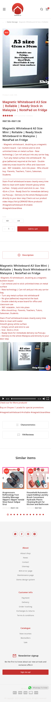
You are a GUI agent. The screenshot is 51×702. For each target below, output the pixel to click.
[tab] (25, 255)
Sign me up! (25, 672)
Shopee (10, 407)
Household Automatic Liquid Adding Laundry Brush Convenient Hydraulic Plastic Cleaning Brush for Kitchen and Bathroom (37, 498)
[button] (25, 387)
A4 (18, 220)
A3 (7, 220)
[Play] (3, 398)
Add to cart (33, 229)
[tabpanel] (25, 339)
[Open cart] (47, 9)
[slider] (23, 398)
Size (4, 216)
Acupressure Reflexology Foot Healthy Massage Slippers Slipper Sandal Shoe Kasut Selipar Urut (13, 498)
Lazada (19, 407)
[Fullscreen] (48, 398)
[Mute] (44, 398)
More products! (35, 201)
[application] (25, 387)
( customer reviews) (23, 115)
